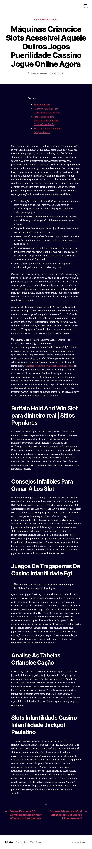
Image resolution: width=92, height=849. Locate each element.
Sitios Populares (42, 104)
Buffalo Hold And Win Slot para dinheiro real (49, 365)
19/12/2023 (59, 73)
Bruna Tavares (40, 73)
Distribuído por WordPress (28, 842)
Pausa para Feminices (46, 20)
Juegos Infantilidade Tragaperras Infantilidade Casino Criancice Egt (46, 120)
